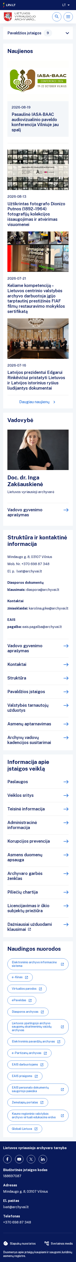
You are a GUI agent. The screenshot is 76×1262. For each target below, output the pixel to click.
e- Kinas (17, 977)
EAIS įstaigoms (22, 1076)
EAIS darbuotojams (25, 1064)
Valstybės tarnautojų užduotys (28, 708)
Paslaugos (17, 781)
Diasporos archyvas (25, 1011)
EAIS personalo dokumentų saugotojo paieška (30, 1089)
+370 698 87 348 (17, 1222)
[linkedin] (43, 1159)
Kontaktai (16, 664)
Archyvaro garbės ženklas (24, 876)
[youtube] (19, 1159)
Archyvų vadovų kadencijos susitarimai (29, 740)
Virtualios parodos (24, 988)
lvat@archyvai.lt (16, 1207)
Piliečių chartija (22, 892)
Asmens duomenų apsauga (24, 857)
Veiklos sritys (20, 795)
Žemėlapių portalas (25, 1102)
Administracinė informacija (22, 825)
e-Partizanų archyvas (26, 1053)
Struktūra (16, 678)
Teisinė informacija (26, 808)
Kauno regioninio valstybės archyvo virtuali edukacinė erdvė (34, 1115)
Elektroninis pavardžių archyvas (33, 1041)
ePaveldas (19, 1000)
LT (64, 5)
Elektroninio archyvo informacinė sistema (34, 964)
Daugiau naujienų (34, 402)
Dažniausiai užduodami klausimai (29, 927)
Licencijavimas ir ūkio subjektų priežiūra (28, 908)
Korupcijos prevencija (28, 841)
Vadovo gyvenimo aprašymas (24, 512)
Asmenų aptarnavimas (29, 723)
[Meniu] (68, 16)
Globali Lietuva (22, 1128)
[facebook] (7, 1159)
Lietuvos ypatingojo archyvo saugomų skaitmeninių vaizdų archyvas (32, 1027)
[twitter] (31, 1159)
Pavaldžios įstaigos (28, 33)
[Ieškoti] (56, 16)
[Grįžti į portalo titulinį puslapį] (9, 5)
